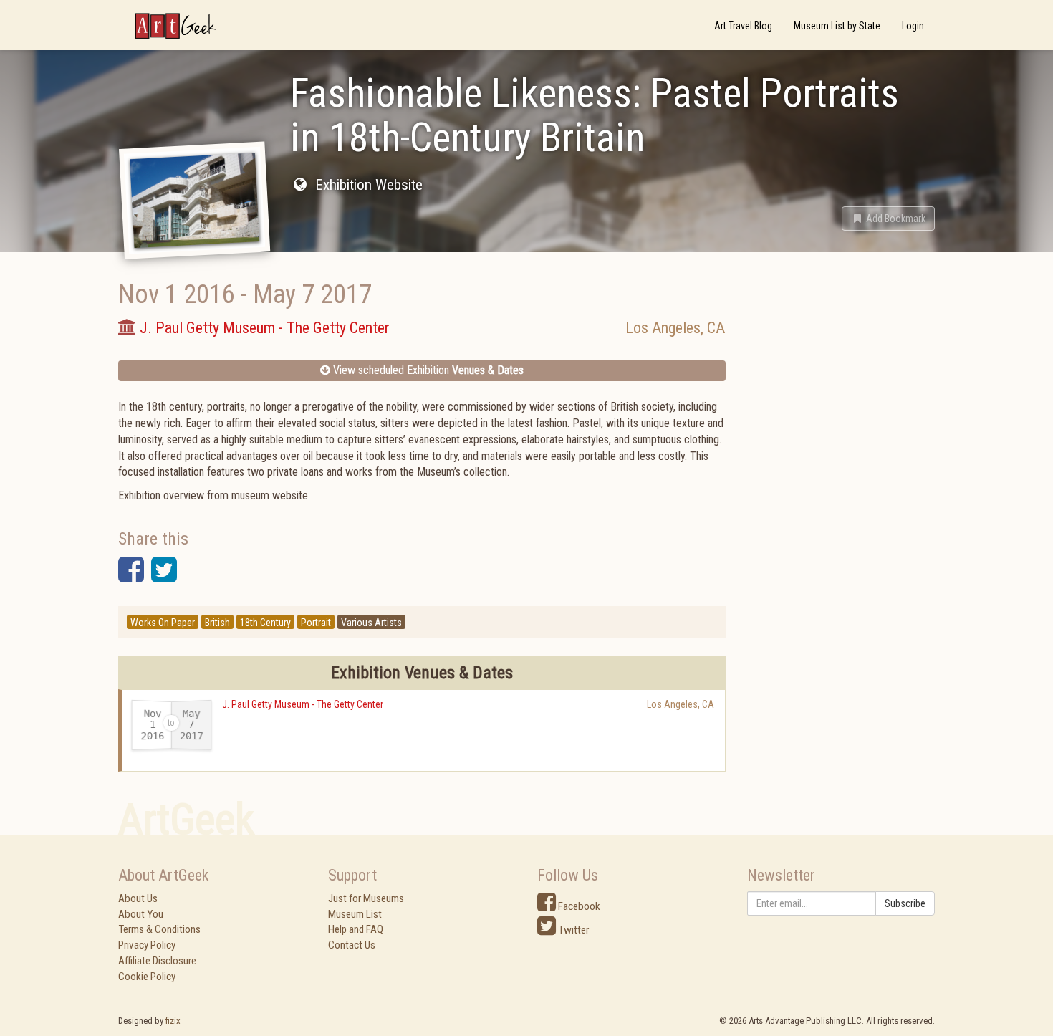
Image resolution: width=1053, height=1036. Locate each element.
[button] (888, 218)
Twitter (572, 930)
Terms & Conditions (159, 929)
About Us (138, 898)
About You (140, 914)
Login (913, 26)
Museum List (355, 914)
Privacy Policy (147, 945)
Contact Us (351, 945)
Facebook (578, 906)
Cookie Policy (147, 976)
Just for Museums (366, 898)
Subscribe (905, 903)
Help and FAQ (355, 929)
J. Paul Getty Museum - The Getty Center (302, 704)
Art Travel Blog (743, 26)
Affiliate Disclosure (157, 960)
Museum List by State (837, 26)
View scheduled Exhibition (427, 370)
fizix (173, 1020)
